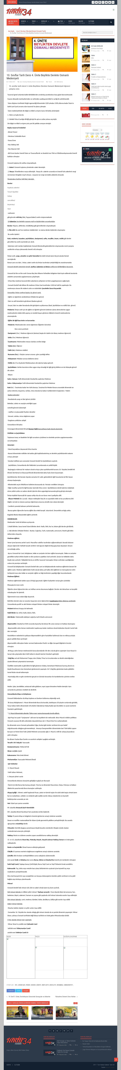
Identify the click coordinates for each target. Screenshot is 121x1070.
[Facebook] (71, 1030)
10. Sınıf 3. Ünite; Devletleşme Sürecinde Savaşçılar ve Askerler (29, 997)
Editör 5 (93, 94)
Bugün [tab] (84, 108)
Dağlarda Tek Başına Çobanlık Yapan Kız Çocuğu (65, 1051)
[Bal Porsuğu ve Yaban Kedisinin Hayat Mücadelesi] (49, 1043)
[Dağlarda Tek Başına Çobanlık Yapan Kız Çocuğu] (49, 1053)
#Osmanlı (60, 985)
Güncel (23, 22)
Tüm (61, 22)
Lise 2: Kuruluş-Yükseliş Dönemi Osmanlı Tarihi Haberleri (28, 1003)
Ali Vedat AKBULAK (97, 46)
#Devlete (53, 985)
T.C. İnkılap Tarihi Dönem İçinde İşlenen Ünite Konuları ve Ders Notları (39, 2)
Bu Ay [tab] (110, 108)
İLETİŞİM (91, 22)
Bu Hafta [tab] (101, 108)
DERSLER (44, 22)
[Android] (53, 1030)
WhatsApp (34, 990)
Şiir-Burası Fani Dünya (97, 48)
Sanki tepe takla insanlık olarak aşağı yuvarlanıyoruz (101, 87)
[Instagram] (64, 1030)
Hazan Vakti (86, 1044)
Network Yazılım (110, 1067)
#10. (16, 985)
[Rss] (50, 1030)
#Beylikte (45, 985)
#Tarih (28, 985)
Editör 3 (93, 74)
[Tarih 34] (19, 12)
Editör (93, 55)
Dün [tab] (93, 108)
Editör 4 (93, 84)
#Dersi (33, 985)
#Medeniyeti (68, 985)
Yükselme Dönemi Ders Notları (65, 997)
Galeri (82, 22)
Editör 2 (93, 65)
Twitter (18, 990)
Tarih (34, 22)
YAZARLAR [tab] (85, 40)
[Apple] (57, 1030)
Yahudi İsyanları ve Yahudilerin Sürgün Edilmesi (96, 1046)
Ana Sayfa (13, 22)
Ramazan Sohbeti (96, 67)
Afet (92, 58)
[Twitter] (68, 1030)
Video (71, 22)
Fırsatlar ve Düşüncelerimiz (98, 77)
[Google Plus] (60, 1030)
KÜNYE (9, 1065)
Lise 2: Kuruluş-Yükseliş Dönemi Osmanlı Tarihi (31, 31)
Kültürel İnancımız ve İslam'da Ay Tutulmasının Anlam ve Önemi (100, 97)
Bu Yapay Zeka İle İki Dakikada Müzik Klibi (94, 1041)
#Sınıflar (21, 985)
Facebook (11, 990)
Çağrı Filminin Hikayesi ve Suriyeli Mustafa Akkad (96, 1049)
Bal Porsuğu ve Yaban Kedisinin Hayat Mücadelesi (66, 1042)
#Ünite (38, 985)
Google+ (26, 990)
